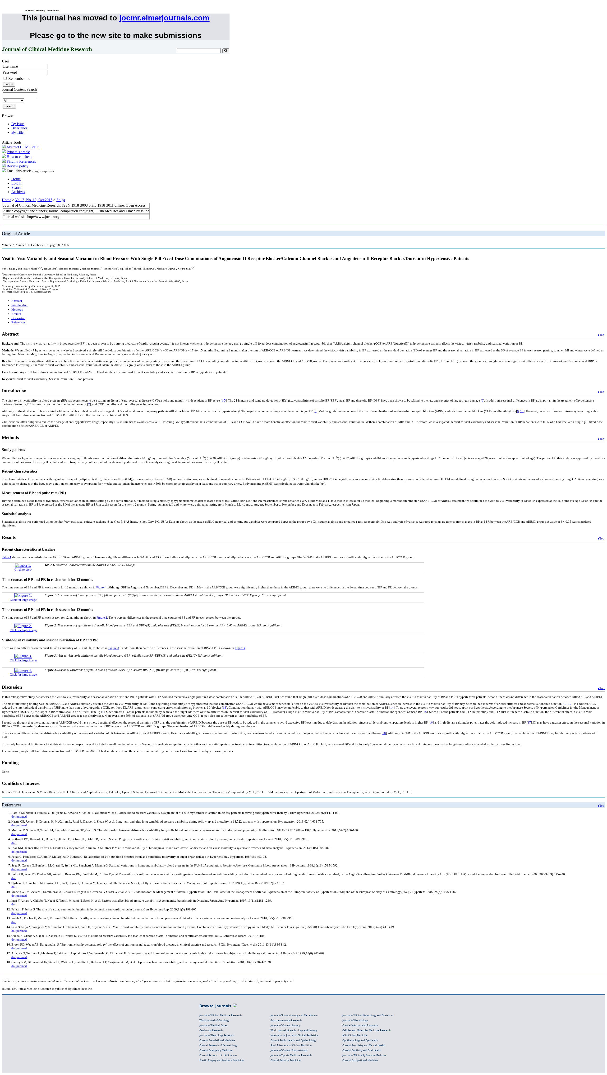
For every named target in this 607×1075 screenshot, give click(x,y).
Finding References (21, 161)
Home (16, 179)
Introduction (19, 305)
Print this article (18, 152)
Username (10, 66)
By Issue (17, 124)
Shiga (60, 200)
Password (10, 72)
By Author (19, 128)
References (18, 322)
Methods (17, 309)
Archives (18, 192)
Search (16, 187)
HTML (25, 147)
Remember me (19, 78)
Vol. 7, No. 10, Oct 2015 (33, 200)
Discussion (18, 318)
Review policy (17, 166)
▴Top (601, 334)
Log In (16, 183)
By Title (17, 132)
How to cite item (19, 157)
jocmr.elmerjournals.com (164, 18)
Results (16, 314)
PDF (35, 147)
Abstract (12, 147)
